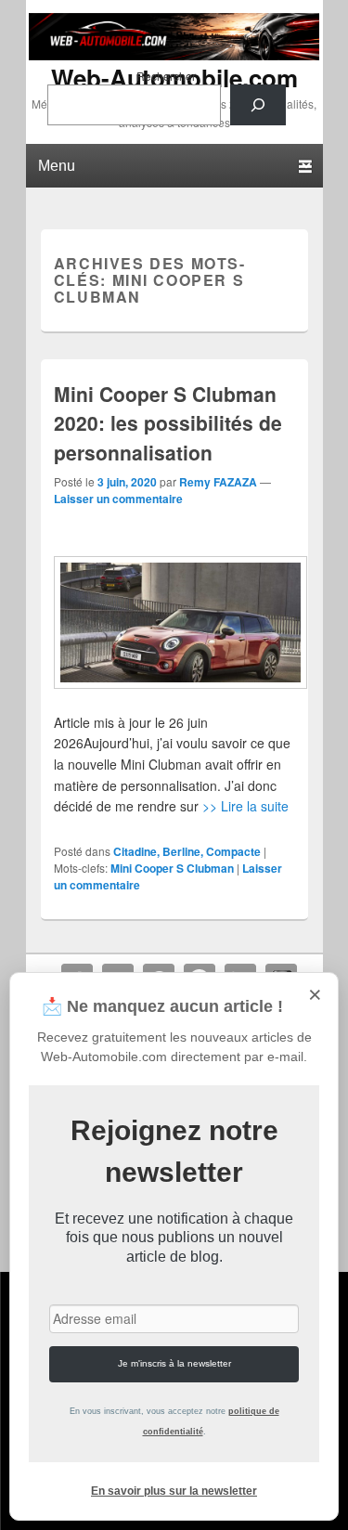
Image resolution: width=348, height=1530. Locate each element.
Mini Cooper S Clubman (172, 868)
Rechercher (166, 76)
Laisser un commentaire (118, 498)
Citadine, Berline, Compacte (187, 851)
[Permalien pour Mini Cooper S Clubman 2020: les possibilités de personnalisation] (174, 622)
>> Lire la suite (245, 806)
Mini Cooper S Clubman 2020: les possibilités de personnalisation (168, 423)
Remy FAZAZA (218, 481)
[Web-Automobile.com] (174, 54)
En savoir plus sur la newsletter (174, 1491)
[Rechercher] (258, 104)
